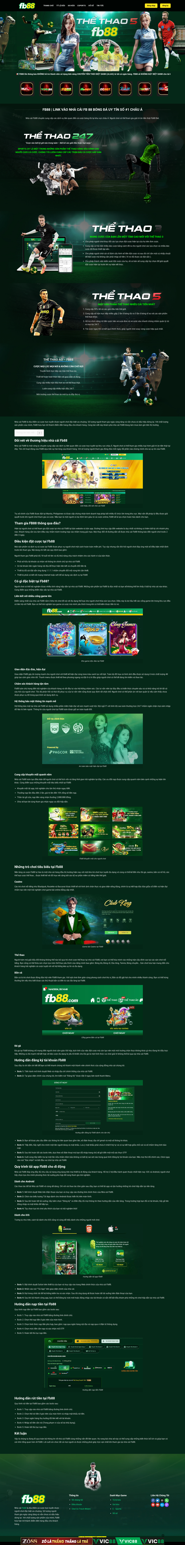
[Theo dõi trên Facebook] (153, 1500)
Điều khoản (77, 1504)
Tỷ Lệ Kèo (60, 6)
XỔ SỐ (91, 6)
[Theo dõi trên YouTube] (158, 1505)
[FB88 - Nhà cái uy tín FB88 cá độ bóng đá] (27, 5)
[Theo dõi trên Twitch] (167, 1505)
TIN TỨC (100, 6)
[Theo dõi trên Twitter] (158, 1500)
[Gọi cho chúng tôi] (167, 1500)
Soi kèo (116, 1504)
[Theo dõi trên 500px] (162, 1505)
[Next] (178, 41)
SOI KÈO (71, 6)
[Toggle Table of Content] (38, 433)
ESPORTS (82, 6)
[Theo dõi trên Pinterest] (153, 1505)
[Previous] (7, 41)
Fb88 (24, 1508)
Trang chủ (48, 6)
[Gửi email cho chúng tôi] (162, 1500)
